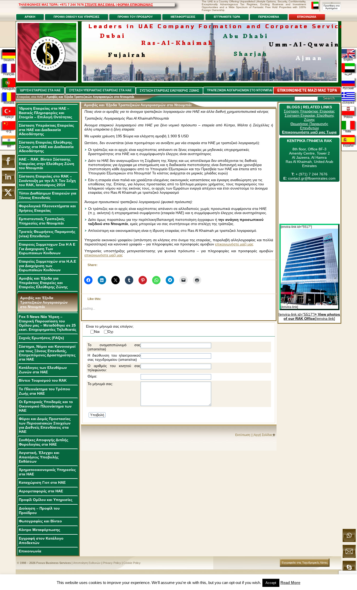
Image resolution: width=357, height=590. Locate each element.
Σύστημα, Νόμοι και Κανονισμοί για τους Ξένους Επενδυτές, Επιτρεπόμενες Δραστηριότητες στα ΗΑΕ (47, 352)
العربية (348, 73)
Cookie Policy (132, 562)
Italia (348, 131)
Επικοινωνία (30, 551)
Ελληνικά (348, 102)
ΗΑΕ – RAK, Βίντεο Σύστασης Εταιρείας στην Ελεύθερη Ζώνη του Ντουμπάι (46, 163)
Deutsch (9, 60)
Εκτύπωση (242, 435)
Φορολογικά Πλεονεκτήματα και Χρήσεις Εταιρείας (47, 208)
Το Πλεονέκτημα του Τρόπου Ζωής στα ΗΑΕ (44, 391)
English (348, 59)
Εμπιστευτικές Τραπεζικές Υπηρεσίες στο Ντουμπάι (42, 221)
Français (9, 74)
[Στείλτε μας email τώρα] (349, 557)
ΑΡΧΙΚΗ (30, 16)
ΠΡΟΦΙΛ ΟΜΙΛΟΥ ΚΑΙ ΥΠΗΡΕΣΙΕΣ (77, 16)
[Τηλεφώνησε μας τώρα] (349, 541)
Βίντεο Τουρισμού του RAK (43, 380)
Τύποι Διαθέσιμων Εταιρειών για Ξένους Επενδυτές (47, 195)
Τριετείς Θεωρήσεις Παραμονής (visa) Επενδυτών (47, 233)
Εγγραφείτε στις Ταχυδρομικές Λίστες (305, 562)
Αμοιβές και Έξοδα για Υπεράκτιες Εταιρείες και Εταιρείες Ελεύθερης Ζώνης (43, 282)
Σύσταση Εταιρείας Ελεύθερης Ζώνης (309, 117)
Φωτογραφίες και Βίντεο (40, 521)
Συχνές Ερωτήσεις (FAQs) (41, 338)
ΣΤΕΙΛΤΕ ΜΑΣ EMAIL (100, 5)
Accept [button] (271, 583)
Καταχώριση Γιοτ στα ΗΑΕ (42, 482)
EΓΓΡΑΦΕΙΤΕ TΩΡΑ (227, 16)
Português (8, 88)
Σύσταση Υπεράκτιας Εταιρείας (309, 111)
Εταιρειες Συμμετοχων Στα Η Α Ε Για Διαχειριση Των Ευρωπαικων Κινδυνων (47, 248)
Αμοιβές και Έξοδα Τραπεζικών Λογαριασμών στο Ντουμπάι (44, 302)
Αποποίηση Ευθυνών (87, 562)
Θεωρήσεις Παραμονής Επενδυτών (309, 126)
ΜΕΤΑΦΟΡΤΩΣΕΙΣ (183, 16)
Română (9, 102)
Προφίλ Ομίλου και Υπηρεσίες (45, 500)
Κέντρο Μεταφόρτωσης (39, 530)
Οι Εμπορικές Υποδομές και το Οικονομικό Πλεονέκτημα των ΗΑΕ (46, 406)
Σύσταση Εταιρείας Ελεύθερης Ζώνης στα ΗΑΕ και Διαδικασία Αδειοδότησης (46, 146)
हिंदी (9, 146)
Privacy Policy (112, 562)
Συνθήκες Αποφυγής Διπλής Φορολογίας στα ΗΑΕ (43, 442)
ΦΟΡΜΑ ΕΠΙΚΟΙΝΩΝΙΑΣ (135, 5)
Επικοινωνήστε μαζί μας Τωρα (309, 132)
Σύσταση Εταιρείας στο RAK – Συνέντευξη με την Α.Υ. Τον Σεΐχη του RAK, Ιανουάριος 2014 (47, 180)
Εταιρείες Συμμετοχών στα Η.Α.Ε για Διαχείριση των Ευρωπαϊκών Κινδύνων (47, 265)
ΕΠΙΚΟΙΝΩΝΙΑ (306, 16)
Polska (348, 117)
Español (348, 145)
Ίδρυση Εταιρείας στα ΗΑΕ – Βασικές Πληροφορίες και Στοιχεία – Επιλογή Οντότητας (45, 112)
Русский (348, 88)
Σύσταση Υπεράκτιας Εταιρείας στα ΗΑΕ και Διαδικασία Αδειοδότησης (46, 129)
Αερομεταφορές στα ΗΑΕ (41, 491)
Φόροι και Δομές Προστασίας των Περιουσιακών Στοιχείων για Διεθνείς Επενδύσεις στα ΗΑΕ (45, 425)
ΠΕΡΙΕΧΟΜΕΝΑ (268, 16)
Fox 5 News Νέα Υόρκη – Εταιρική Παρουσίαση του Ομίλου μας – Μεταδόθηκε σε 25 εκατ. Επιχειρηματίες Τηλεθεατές (47, 323)
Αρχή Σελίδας (263, 435)
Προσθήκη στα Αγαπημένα (331, 7)
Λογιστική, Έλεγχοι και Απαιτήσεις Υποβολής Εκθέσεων (39, 457)
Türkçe (9, 117)
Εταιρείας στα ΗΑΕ (30, 97)
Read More (290, 582)
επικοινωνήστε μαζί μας (234, 244)
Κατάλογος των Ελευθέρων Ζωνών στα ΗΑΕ (43, 369)
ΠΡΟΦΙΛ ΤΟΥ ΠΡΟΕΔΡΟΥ (135, 16)
